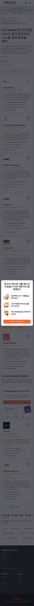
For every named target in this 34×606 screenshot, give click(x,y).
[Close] (30, 282)
